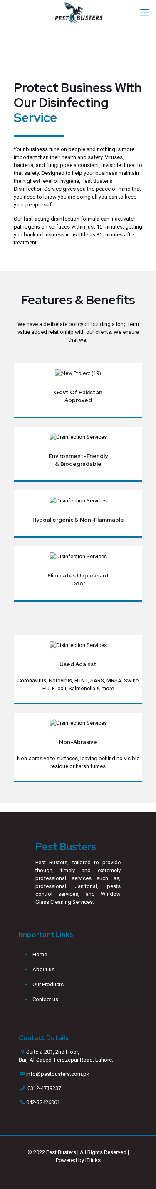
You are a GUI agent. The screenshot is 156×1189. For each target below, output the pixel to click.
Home (39, 954)
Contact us (45, 999)
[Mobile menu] (145, 12)
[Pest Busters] (78, 12)
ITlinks (93, 1160)
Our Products (48, 984)
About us (43, 969)
